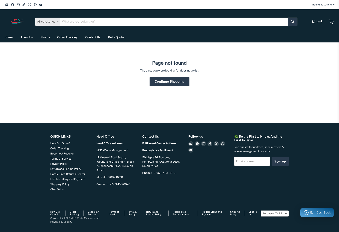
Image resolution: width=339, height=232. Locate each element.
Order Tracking (67, 37)
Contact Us (92, 37)
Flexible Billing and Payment (67, 179)
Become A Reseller (62, 153)
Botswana (322, 4)
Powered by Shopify (61, 221)
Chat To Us (57, 189)
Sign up (280, 161)
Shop (44, 37)
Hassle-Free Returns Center (67, 174)
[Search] (292, 22)
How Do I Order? (60, 143)
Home (8, 37)
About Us (26, 37)
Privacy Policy (58, 163)
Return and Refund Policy (65, 169)
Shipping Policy (59, 184)
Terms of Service (61, 158)
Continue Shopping (169, 81)
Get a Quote (116, 37)
